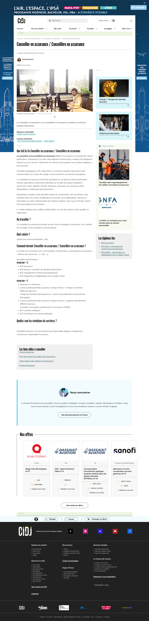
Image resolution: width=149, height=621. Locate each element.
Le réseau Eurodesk (100, 571)
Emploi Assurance (27, 365)
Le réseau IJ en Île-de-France (103, 565)
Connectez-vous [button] (101, 585)
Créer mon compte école (102, 553)
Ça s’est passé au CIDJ (39, 579)
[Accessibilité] (36, 519)
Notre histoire (36, 567)
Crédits (35, 555)
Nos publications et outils (40, 575)
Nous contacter (37, 549)
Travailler (90, 29)
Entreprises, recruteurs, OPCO (72, 553)
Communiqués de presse (71, 572)
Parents (66, 555)
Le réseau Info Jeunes (102, 559)
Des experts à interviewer (71, 576)
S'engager (108, 29)
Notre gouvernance (38, 569)
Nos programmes (37, 573)
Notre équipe (36, 571)
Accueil (19, 39)
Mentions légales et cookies (72, 617)
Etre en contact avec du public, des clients (30, 141)
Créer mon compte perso (102, 549)
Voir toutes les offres (74, 505)
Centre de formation (70, 561)
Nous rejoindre (37, 581)
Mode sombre (104, 20)
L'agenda (34, 594)
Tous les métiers (37, 29)
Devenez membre (100, 545)
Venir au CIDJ (36, 551)
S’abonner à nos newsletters (104, 577)
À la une (20, 29)
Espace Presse (68, 568)
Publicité (42, 617)
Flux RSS (49, 617)
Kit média (66, 578)
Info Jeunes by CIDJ (39, 587)
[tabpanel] (55, 92)
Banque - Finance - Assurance (26, 134)
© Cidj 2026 (98, 617)
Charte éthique (57, 617)
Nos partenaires (37, 577)
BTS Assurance (107, 243)
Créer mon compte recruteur (103, 551)
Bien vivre (126, 29)
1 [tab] (55, 117)
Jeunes (66, 549)
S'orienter (73, 29)
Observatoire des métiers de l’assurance (36, 361)
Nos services (67, 545)
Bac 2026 (57, 29)
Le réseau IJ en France (101, 563)
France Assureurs (26, 352)
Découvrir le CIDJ (38, 561)
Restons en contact (39, 545)
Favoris (71, 519)
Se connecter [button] (131, 20)
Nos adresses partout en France (74, 415)
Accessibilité (86, 617)
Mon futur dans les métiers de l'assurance (37, 356)
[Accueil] (26, 20)
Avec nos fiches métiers (32, 39)
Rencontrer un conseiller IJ (102, 569)
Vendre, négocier (49, 141)
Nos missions (36, 565)
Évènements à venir (69, 574)
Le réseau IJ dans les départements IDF (106, 567)
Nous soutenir (36, 553)
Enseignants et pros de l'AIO (71, 551)
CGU (92, 617)
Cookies (106, 617)
